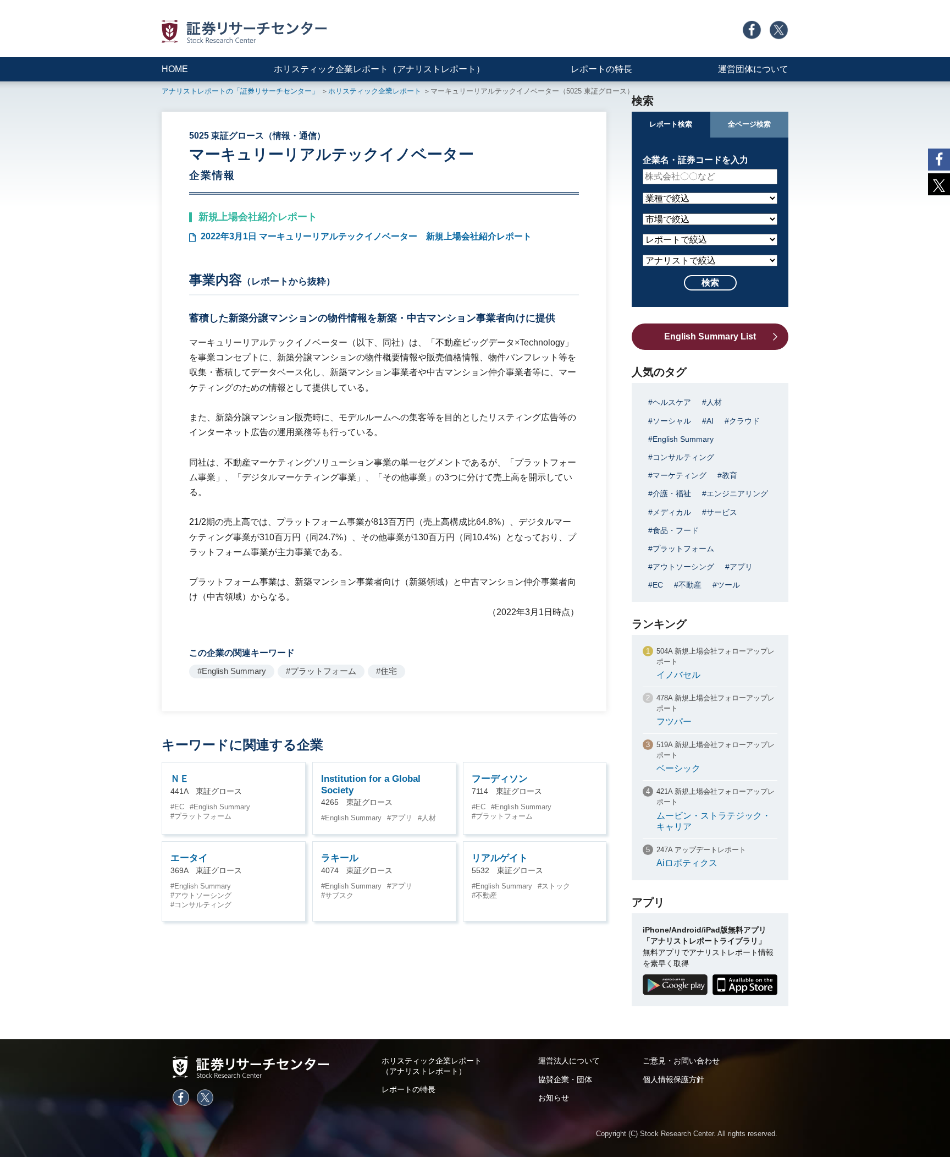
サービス (721, 512)
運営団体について (753, 69)
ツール (728, 584)
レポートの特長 (601, 69)
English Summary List (710, 336)
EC (179, 807)
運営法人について (569, 1060)
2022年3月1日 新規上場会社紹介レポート (366, 236)
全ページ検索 (749, 124)
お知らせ (553, 1097)
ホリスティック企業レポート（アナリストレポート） (379, 69)
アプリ (401, 818)
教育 (729, 475)
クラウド (744, 420)
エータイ (189, 858)
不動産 (486, 895)
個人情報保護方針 (673, 1079)
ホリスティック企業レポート (374, 91)
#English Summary (231, 671)
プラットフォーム (202, 816)
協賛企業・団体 (565, 1079)
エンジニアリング (737, 493)
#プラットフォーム (321, 671)
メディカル (672, 512)
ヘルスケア (672, 402)
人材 (429, 818)
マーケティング (679, 475)
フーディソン (500, 779)
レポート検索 (670, 124)
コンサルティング (202, 905)
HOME (175, 69)
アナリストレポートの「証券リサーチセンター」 (240, 91)
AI (710, 420)
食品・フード (676, 530)
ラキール (339, 858)
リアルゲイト (500, 858)
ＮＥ (179, 779)
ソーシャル (672, 420)
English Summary (222, 807)
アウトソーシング (202, 895)
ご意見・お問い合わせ (681, 1060)
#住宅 (386, 671)
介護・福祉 (672, 493)
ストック (556, 886)
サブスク (339, 895)
